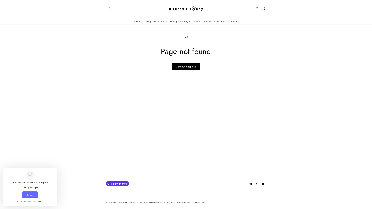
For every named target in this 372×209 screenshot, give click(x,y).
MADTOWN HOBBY (121, 202)
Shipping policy (199, 202)
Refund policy (153, 202)
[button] (109, 8)
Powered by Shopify (137, 202)
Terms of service (183, 202)
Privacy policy (167, 202)
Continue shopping (186, 66)
